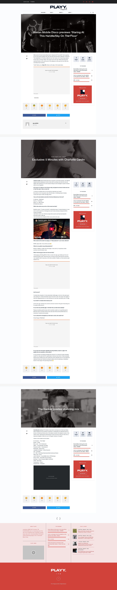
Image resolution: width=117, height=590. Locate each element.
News (90, 529)
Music (60, 156)
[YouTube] (92, 2)
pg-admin (35, 123)
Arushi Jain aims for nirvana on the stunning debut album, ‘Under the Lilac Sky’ (56, 544)
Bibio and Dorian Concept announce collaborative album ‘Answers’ (86, 532)
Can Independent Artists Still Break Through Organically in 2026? (86, 552)
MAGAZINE (43, 12)
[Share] (27, 56)
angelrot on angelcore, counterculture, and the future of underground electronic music (85, 544)
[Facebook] (84, 2)
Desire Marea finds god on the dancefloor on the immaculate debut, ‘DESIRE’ (80, 70)
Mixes (57, 406)
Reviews (58, 29)
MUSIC (51, 12)
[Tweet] (27, 58)
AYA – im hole (76, 80)
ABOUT (69, 12)
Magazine (54, 29)
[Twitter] (86, 2)
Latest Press (80, 529)
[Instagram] (89, 2)
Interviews (53, 156)
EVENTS (60, 12)
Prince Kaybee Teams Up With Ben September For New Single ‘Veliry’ (85, 538)
